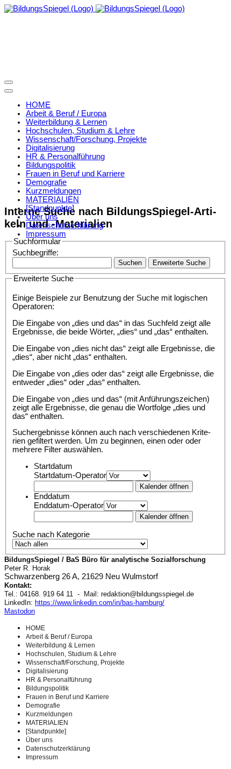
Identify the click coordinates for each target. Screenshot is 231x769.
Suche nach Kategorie (51, 534)
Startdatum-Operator (70, 475)
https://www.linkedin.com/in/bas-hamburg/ (99, 603)
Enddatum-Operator (69, 505)
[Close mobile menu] (8, 90)
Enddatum (52, 496)
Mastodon (19, 611)
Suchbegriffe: (35, 252)
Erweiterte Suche (179, 263)
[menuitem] (38, 105)
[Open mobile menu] (8, 82)
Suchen (130, 263)
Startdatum (53, 466)
